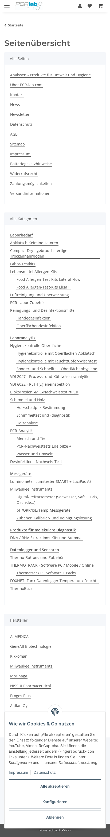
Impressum (18, 772)
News (15, 104)
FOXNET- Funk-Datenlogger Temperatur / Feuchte (54, 580)
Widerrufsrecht (23, 173)
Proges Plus (20, 695)
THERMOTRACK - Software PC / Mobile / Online (52, 565)
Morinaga (18, 675)
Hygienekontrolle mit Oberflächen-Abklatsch (56, 353)
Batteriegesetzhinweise (31, 163)
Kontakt (17, 94)
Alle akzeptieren (55, 786)
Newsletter (20, 114)
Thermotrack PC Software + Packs (46, 572)
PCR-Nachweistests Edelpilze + (44, 446)
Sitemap (17, 144)
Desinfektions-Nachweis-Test (36, 461)
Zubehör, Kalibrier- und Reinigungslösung (54, 517)
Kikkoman (19, 656)
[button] (80, 6)
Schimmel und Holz (27, 399)
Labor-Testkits (22, 263)
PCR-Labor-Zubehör (27, 302)
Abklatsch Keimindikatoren (34, 242)
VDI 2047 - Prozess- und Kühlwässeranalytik (49, 376)
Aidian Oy (19, 705)
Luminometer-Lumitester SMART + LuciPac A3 (51, 481)
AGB (14, 134)
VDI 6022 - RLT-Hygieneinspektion (40, 384)
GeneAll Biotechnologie (31, 646)
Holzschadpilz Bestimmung (41, 407)
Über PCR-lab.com (26, 84)
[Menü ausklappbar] (7, 3)
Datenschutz (45, 772)
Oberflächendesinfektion (39, 325)
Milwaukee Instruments (31, 489)
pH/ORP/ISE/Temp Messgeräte (43, 510)
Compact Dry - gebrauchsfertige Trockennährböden (38, 253)
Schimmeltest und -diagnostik (43, 415)
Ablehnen (55, 817)
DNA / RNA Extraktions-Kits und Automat (46, 537)
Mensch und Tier (32, 438)
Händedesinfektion (33, 318)
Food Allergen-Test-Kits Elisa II (43, 287)
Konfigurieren (55, 801)
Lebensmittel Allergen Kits (33, 271)
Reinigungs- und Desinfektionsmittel (43, 310)
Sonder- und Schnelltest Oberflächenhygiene (57, 368)
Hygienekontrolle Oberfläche (35, 345)
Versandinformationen (30, 193)
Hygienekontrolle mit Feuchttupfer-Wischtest (57, 361)
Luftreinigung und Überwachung (39, 294)
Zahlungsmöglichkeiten (31, 183)
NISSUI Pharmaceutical (30, 685)
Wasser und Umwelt (35, 453)
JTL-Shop (64, 830)
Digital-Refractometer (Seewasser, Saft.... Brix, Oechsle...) (57, 499)
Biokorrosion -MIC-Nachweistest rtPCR (44, 391)
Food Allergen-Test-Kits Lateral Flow (48, 279)
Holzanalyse (27, 422)
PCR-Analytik (21, 430)
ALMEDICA (19, 636)
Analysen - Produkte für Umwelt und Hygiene (50, 74)
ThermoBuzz (21, 588)
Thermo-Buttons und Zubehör (37, 557)
